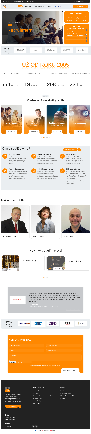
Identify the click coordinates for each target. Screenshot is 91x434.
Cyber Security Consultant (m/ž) (75, 38)
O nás (20, 6)
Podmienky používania (65, 393)
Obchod (24, 258)
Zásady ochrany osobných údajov (68, 395)
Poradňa (62, 390)
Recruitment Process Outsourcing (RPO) (43, 395)
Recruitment (36, 393)
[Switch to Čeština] (55, 6)
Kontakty (50, 6)
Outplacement (80, 124)
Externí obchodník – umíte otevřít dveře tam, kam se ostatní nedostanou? (75, 30)
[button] (59, 41)
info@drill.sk (31, 1)
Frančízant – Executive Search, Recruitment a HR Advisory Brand (75, 34)
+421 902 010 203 (80, 1)
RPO (11, 121)
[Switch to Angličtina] (61, 6)
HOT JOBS (76, 26)
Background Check (34, 123)
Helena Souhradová (40, 236)
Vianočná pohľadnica (28, 261)
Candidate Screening (34, 125)
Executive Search (37, 390)
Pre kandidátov (28, 6)
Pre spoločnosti (40, 6)
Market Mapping (57, 124)
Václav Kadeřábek (9, 236)
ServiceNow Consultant (73, 41)
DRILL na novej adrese (74, 261)
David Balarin (68, 236)
